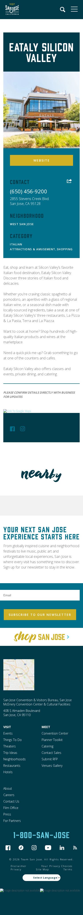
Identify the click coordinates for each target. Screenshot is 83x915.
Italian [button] (16, 244)
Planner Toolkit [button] (52, 740)
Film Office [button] (10, 808)
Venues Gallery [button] (52, 765)
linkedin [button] (62, 847)
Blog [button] (75, 847)
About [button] (7, 788)
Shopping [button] (65, 249)
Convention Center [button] (55, 733)
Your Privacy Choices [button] (56, 866)
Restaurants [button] (11, 765)
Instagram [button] (22, 428)
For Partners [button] (12, 821)
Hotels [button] (8, 772)
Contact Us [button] (11, 801)
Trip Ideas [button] (10, 753)
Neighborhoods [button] (14, 759)
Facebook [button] (12, 428)
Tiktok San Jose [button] (21, 847)
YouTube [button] (48, 847)
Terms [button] (68, 869)
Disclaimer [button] (19, 866)
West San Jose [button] (22, 224)
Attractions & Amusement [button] (32, 249)
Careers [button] (8, 795)
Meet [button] (46, 727)
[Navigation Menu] (62, 9)
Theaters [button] (9, 746)
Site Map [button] (42, 869)
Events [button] (8, 733)
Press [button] (7, 814)
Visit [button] (7, 727)
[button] (11, 9)
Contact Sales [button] (51, 753)
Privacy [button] (16, 869)
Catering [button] (47, 746)
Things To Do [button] (12, 740)
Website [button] (41, 160)
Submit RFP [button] (50, 759)
